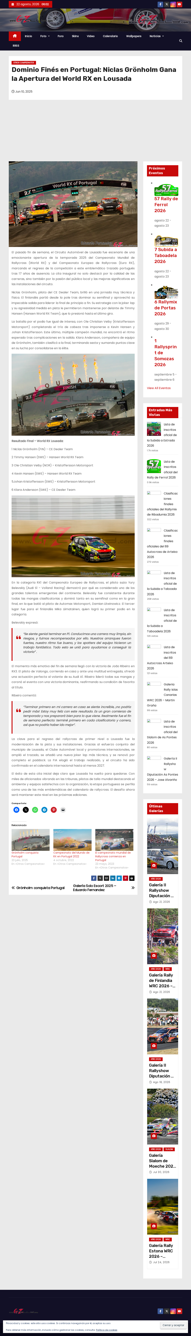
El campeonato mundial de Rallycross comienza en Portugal (113, 856)
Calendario (110, 36)
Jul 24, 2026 (161, 1262)
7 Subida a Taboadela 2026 (165, 255)
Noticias (156, 36)
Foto (44, 36)
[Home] (15, 36)
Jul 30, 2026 (161, 1172)
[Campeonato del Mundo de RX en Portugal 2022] (72, 840)
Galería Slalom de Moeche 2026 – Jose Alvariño (162, 1166)
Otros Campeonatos (23, 62)
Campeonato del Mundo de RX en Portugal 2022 (71, 854)
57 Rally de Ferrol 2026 (166, 204)
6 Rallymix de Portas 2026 (165, 307)
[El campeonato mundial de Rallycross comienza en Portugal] (114, 840)
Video (91, 36)
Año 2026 (156, 878)
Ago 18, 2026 (161, 1082)
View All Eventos (159, 388)
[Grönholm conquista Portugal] (31, 840)
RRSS (16, 45)
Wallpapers (134, 36)
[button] (180, 41)
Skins (75, 36)
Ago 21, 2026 (161, 902)
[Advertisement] (95, 133)
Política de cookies (106, 1330)
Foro (61, 36)
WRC (167, 969)
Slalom (169, 1149)
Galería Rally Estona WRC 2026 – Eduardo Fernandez (161, 1256)
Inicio (28, 36)
